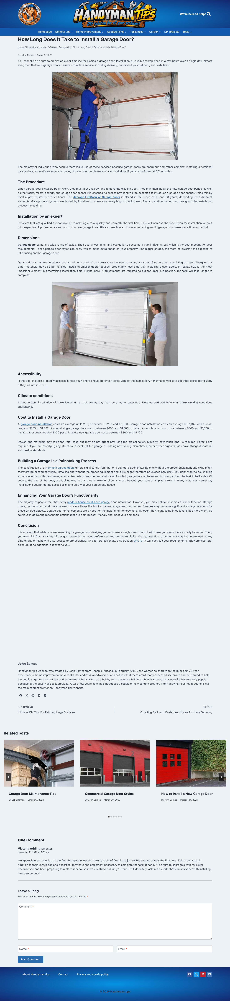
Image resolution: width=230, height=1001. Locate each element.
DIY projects (171, 31)
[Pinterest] (203, 974)
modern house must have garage (88, 502)
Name (24, 949)
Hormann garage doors (59, 467)
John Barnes (18, 800)
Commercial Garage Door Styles (109, 794)
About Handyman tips (36, 974)
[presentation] (39, 763)
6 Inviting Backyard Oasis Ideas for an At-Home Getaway (176, 710)
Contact (63, 974)
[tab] (109, 816)
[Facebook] (189, 974)
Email (122, 949)
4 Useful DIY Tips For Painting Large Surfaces (46, 710)
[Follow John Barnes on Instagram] (32, 695)
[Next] (221, 777)
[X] (196, 974)
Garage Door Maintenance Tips (32, 794)
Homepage (45, 31)
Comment (26, 906)
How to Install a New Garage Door (187, 794)
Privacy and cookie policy (92, 974)
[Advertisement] (112, 603)
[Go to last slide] (8, 777)
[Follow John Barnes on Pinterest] (45, 695)
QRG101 (139, 540)
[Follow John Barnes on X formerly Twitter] (26, 695)
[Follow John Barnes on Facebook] (20, 695)
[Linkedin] (209, 974)
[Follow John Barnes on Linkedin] (38, 695)
